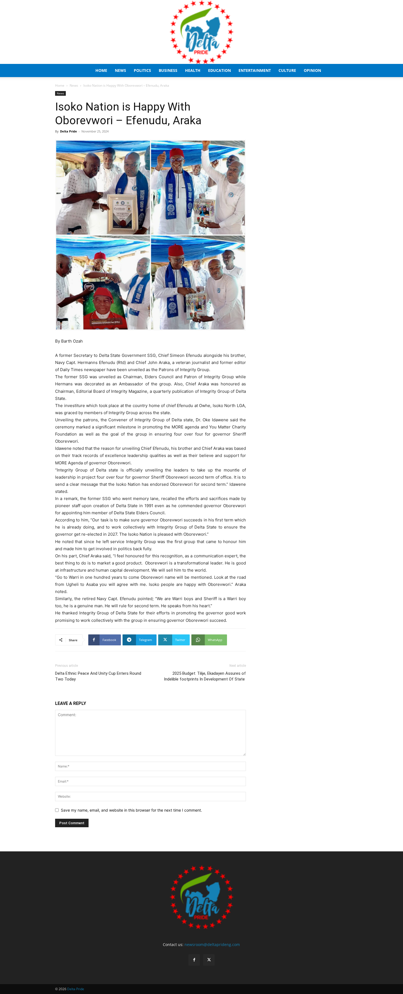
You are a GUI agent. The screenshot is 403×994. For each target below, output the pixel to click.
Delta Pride (68, 131)
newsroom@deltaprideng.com (212, 944)
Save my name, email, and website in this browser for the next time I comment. (131, 810)
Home (101, 70)
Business (168, 70)
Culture (287, 70)
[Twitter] (208, 960)
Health (192, 70)
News (120, 70)
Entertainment (255, 70)
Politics (142, 70)
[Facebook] (194, 960)
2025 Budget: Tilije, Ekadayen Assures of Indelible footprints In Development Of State (205, 676)
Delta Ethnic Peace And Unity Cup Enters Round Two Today (98, 676)
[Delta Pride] (201, 32)
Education (219, 70)
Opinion (312, 70)
